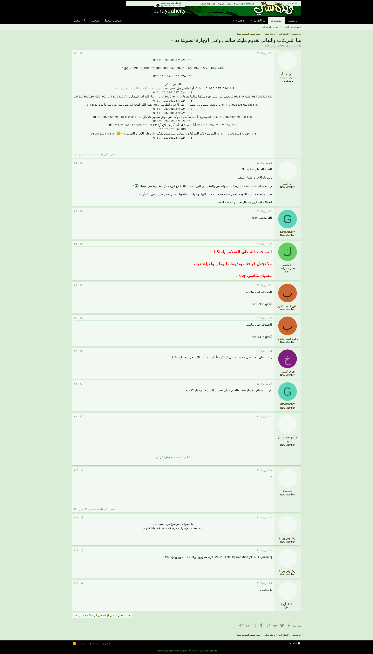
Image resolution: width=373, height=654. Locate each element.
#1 (75, 53)
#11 (76, 517)
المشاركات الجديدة (291, 27)
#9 (75, 416)
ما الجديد (259, 20)
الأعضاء (240, 20)
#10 (76, 470)
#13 (76, 583)
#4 (75, 244)
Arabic (294, 643)
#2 (75, 162)
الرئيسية (293, 20)
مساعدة (94, 643)
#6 (75, 318)
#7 (75, 351)
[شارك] (80, 53)
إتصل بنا (106, 643)
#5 (75, 285)
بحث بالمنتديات (270, 27)
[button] (251, 20)
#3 (75, 211)
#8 (75, 383)
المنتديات (276, 20)
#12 (76, 550)
